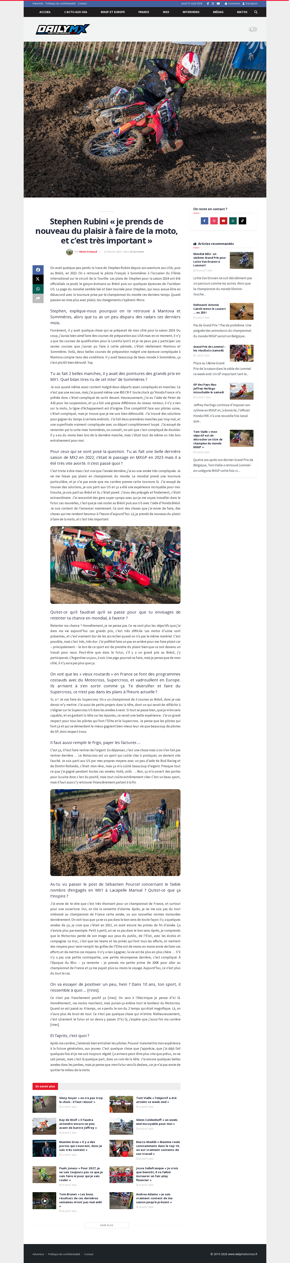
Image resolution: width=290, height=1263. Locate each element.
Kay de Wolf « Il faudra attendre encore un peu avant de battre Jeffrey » (78, 1124)
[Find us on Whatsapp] (233, 220)
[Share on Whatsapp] (38, 289)
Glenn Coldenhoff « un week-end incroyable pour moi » (157, 1122)
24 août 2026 (68, 1132)
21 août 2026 (68, 1154)
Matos (242, 12)
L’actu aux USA (76, 12)
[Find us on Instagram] (213, 3)
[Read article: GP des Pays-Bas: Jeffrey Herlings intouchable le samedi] (242, 391)
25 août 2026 (145, 1106)
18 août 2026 (68, 1211)
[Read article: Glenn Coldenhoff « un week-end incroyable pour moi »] (121, 1126)
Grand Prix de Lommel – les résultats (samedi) (209, 348)
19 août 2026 (68, 1184)
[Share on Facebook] (38, 270)
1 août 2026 (202, 355)
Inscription (251, 3)
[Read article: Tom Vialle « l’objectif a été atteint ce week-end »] (121, 1104)
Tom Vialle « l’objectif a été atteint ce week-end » (156, 1100)
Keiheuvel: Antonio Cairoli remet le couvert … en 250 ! (209, 308)
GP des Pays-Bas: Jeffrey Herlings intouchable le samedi (208, 388)
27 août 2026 (68, 1106)
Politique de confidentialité (61, 3)
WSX (166, 12)
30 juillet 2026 (204, 270)
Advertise (38, 3)
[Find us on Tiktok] (242, 220)
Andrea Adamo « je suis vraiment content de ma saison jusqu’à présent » (154, 1198)
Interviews (191, 12)
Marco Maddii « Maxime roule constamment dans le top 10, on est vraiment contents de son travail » (158, 1148)
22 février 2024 (113, 251)
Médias (218, 12)
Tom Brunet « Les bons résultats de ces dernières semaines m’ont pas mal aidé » (80, 1200)
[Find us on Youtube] (218, 3)
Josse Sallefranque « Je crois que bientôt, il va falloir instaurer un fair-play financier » (157, 1174)
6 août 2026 (202, 317)
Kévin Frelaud (88, 251)
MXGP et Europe (113, 12)
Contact (82, 3)
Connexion (233, 3)
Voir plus (106, 1225)
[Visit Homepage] (63, 29)
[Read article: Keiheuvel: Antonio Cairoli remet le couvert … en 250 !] (242, 311)
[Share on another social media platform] (38, 298)
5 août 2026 (202, 452)
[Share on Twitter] (38, 279)
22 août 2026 (203, 397)
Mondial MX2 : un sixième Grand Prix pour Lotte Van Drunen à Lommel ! (209, 259)
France (143, 12)
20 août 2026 (145, 1158)
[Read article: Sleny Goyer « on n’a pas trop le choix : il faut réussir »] (44, 1104)
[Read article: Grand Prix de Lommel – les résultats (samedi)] (242, 353)
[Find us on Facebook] (208, 3)
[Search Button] (255, 12)
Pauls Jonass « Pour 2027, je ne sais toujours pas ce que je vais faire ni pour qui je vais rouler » (81, 1174)
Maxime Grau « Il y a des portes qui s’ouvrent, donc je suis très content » (80, 1146)
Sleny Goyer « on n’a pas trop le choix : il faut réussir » (81, 1100)
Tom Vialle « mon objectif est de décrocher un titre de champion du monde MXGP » (208, 439)
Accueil (45, 12)
